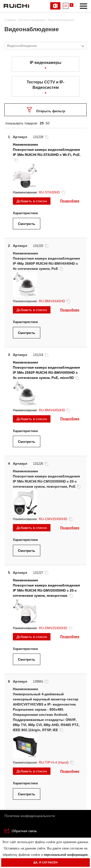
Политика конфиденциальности (29, 816)
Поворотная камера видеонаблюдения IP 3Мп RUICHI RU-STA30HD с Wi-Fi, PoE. (47, 152)
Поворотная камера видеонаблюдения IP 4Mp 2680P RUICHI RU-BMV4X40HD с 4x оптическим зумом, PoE (46, 263)
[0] (66, 6)
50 (48, 123)
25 (42, 123)
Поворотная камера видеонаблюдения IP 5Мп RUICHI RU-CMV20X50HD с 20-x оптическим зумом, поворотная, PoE (46, 481)
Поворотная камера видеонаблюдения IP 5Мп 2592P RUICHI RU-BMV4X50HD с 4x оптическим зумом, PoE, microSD (46, 372)
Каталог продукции (32, 20)
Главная (10, 20)
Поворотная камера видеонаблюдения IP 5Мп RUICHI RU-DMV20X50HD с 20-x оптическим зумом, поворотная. (46, 590)
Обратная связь (24, 831)
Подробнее (69, 201)
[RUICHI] (16, 6)
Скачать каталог (55, 6)
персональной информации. (66, 855)
